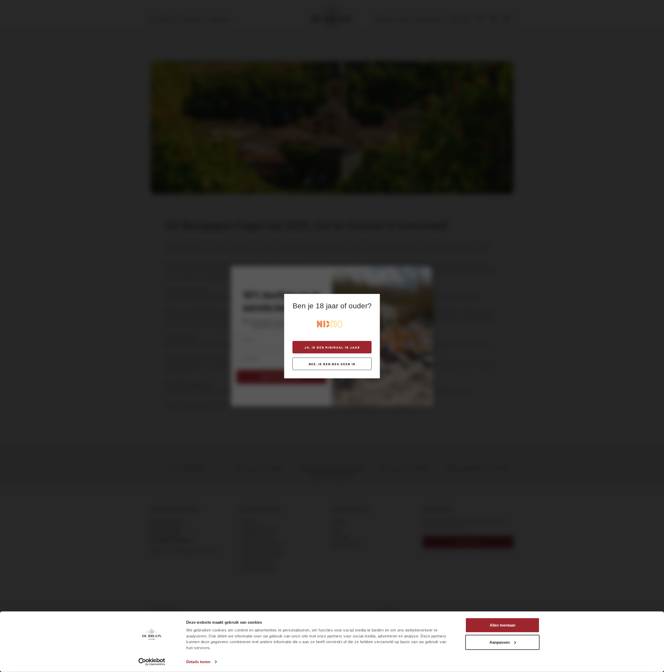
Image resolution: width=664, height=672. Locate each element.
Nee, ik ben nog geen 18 (332, 363)
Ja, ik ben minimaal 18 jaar (332, 347)
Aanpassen (499, 642)
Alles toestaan (502, 625)
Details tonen (198, 662)
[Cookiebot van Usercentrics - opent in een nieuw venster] (152, 662)
